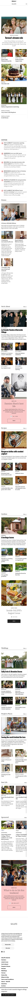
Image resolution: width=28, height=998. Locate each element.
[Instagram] (4, 951)
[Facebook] (2, 951)
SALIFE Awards (5, 957)
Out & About (4, 964)
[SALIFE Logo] (14, 4)
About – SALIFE (5, 981)
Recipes (3, 968)
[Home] (14, 1)
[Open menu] (26, 3)
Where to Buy (5, 977)
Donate (8, 948)
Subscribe (8, 944)
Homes (3, 973)
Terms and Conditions (7, 979)
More (24, 306)
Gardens (3, 960)
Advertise (4, 983)
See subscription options (9, 994)
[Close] (26, 989)
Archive (3, 986)
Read (14, 420)
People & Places (5, 966)
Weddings (4, 970)
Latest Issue (4, 962)
